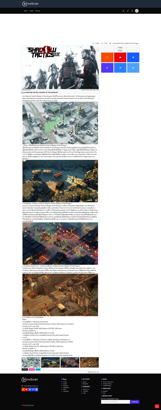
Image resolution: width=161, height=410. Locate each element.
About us (86, 389)
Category (66, 387)
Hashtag (65, 391)
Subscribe (135, 402)
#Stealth (32, 369)
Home (25, 11)
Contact (85, 391)
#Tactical (25, 369)
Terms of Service (108, 382)
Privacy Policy (107, 384)
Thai (104, 393)
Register (85, 384)
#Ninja (38, 369)
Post (106, 43)
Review (38, 11)
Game (31, 11)
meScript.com (29, 405)
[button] (123, 11)
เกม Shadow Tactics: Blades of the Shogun (126, 43)
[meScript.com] (30, 3)
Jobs (84, 393)
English (105, 391)
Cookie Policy (107, 385)
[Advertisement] (80, 28)
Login (84, 382)
